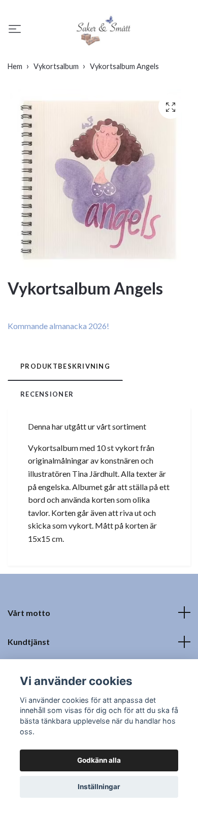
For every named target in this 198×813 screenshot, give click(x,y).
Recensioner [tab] (47, 394)
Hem (15, 66)
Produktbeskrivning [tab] (65, 366)
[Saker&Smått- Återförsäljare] (103, 30)
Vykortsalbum (56, 66)
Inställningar (99, 787)
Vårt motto (29, 612)
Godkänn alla (99, 760)
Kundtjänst (29, 641)
